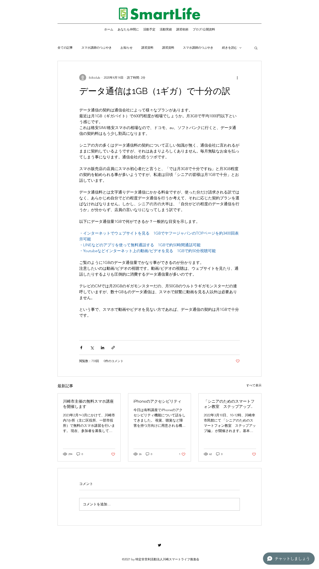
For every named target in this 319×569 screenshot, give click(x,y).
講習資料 (147, 48)
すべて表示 (253, 385)
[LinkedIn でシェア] (102, 348)
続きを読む (229, 48)
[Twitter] (159, 545)
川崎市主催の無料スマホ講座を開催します (88, 404)
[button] (256, 48)
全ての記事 (65, 48)
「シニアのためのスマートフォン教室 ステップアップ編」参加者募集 (229, 404)
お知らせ (126, 48)
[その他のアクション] (237, 77)
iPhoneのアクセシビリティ (157, 401)
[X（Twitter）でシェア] (92, 348)
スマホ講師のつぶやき (96, 48)
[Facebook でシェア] (81, 348)
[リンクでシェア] (113, 348)
